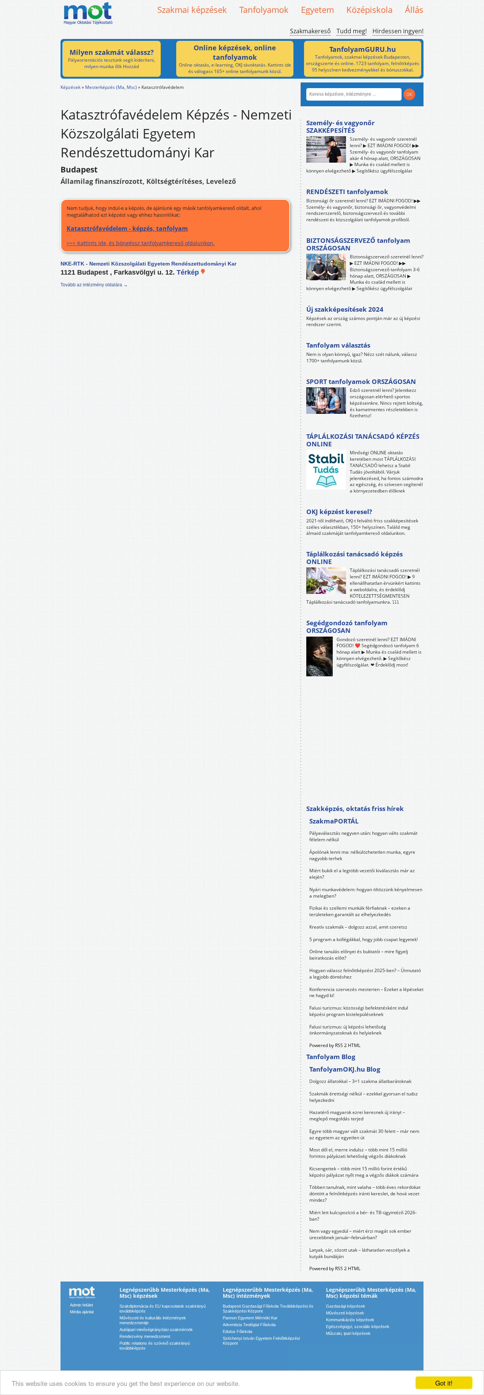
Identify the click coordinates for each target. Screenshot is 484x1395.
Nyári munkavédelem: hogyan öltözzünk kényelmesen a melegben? (365, 892)
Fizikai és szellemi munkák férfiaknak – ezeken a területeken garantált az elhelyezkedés (359, 911)
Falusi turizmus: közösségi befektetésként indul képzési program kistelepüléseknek (358, 1011)
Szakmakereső (310, 31)
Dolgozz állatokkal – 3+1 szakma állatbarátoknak (360, 1081)
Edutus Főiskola (237, 1331)
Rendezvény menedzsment (144, 1336)
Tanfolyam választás (338, 345)
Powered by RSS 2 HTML (334, 1045)
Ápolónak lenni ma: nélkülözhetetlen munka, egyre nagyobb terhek (362, 855)
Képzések (70, 87)
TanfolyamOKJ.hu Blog (344, 1069)
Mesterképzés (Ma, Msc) (111, 87)
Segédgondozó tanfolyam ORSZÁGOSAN (347, 626)
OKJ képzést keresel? (339, 511)
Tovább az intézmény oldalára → (94, 284)
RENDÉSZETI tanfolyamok (347, 191)
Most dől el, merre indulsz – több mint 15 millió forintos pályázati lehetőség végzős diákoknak (358, 1152)
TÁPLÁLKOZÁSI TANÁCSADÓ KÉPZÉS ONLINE (362, 440)
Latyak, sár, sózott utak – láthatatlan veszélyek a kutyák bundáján (359, 1253)
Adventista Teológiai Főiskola (249, 1324)
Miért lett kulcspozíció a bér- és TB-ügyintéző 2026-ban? (363, 1215)
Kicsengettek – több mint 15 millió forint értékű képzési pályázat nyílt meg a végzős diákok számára (364, 1171)
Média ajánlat (82, 1312)
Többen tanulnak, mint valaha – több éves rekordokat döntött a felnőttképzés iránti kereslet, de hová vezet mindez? (364, 1193)
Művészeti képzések (345, 1313)
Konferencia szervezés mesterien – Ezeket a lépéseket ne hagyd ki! (366, 992)
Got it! (444, 1382)
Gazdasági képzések (345, 1306)
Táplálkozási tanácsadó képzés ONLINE (354, 558)
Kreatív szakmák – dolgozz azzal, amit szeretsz (358, 927)
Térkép (189, 272)
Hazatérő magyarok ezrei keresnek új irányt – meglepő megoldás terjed (357, 1115)
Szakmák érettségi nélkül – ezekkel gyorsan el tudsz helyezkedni (363, 1097)
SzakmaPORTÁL (334, 821)
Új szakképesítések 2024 (344, 309)
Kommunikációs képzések (350, 1319)
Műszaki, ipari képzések (348, 1333)
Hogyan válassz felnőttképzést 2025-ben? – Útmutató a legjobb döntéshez (365, 973)
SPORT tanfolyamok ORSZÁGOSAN (361, 381)
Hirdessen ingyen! (398, 31)
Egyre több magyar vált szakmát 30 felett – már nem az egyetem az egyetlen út (364, 1134)
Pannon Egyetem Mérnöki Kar (250, 1318)
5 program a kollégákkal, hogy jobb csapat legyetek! (363, 939)
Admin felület (81, 1305)
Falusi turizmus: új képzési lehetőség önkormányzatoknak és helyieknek (347, 1030)
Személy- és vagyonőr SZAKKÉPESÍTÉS (340, 126)
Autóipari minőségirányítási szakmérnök (156, 1329)
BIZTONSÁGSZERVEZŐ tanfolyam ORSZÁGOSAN (358, 244)
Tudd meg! (352, 31)
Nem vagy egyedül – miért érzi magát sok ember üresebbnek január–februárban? (360, 1234)
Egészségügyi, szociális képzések (357, 1326)
